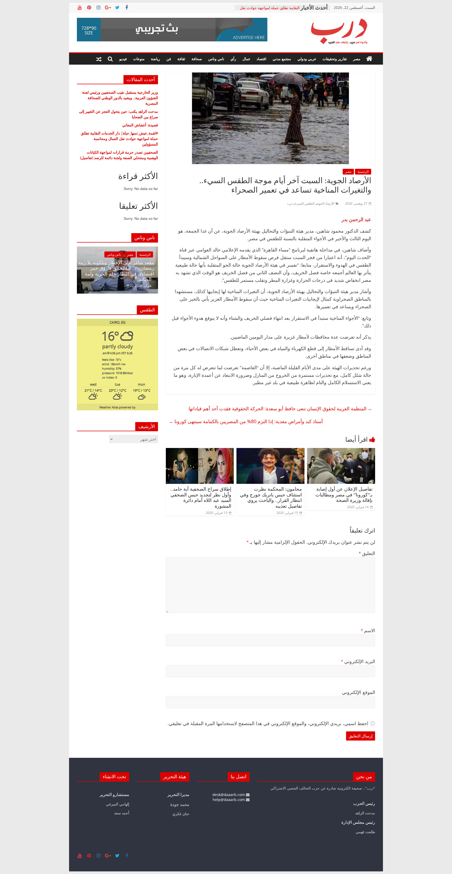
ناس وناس (216, 58)
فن (168, 58)
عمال (246, 58)
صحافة (196, 58)
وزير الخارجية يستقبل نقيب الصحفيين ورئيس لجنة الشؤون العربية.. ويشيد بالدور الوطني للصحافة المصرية (120, 98)
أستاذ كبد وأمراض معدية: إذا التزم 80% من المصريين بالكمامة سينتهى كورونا (245, 421)
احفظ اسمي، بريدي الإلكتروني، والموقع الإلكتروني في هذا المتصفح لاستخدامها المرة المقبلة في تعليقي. (267, 723)
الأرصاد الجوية (325, 203)
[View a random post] (99, 58)
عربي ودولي (306, 58)
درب (290, 203)
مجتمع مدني (282, 58)
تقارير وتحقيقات (335, 58)
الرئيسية (363, 171)
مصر (356, 58)
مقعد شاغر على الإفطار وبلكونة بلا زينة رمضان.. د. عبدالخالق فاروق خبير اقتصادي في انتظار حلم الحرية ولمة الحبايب (116, 271)
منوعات (139, 58)
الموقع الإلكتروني (358, 692)
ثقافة (181, 58)
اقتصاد (261, 58)
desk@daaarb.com (229, 794)
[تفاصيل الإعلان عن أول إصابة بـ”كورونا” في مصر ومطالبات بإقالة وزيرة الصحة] (341, 451)
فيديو (123, 58)
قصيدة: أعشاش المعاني (140, 124)
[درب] (369, 58)
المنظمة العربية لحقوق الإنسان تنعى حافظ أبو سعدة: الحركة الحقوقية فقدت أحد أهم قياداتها (280, 408)
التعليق (367, 553)
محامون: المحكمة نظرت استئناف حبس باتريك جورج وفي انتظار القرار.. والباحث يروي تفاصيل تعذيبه (271, 497)
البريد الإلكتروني (358, 661)
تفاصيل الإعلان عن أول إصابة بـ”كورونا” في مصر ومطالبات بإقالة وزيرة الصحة (343, 494)
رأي (233, 58)
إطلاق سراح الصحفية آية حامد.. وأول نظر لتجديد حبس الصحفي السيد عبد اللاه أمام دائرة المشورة (200, 497)
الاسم (368, 630)
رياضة (155, 58)
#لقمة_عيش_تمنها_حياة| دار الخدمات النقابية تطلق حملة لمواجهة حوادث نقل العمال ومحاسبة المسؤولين (119, 139)
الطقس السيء (304, 203)
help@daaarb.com (229, 799)
